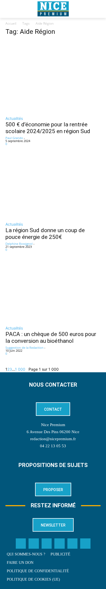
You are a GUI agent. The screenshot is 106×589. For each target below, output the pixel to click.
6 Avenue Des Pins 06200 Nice (53, 432)
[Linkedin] (59, 543)
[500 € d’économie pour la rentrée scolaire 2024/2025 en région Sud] (53, 76)
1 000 (20, 369)
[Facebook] (21, 543)
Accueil (10, 23)
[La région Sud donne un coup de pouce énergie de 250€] (53, 187)
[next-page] (27, 369)
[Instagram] (47, 543)
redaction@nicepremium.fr (53, 439)
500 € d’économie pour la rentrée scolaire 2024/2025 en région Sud (47, 127)
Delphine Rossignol (19, 244)
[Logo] (53, 9)
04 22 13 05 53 (53, 446)
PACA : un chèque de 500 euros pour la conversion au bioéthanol (50, 337)
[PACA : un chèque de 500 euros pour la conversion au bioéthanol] (53, 292)
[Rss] (85, 543)
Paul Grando (14, 138)
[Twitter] (34, 543)
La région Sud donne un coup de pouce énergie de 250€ (45, 233)
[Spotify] (72, 543)
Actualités (14, 118)
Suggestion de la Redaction (24, 347)
